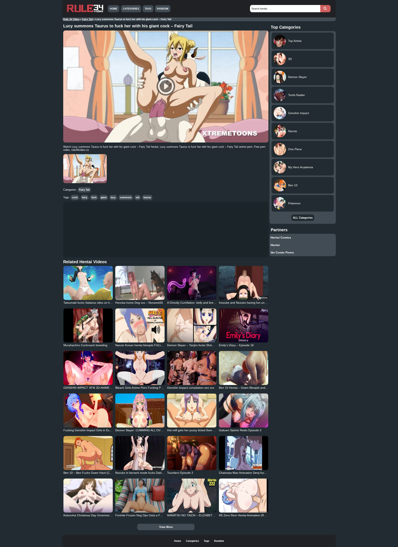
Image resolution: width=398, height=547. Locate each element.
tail (137, 197)
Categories (131, 8)
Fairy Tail (87, 19)
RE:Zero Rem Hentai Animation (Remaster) (247, 515)
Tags (148, 8)
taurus (147, 197)
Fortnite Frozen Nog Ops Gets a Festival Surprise (147, 515)
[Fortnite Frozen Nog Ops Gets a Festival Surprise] (140, 496)
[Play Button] (165, 86)
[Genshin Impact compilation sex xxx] (191, 368)
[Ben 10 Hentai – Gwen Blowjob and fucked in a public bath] (243, 368)
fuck (94, 197)
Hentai (275, 245)
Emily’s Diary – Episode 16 (236, 345)
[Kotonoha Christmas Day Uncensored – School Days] (88, 496)
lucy (113, 197)
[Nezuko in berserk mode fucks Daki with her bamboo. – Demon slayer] (140, 453)
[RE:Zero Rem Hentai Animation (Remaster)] (243, 496)
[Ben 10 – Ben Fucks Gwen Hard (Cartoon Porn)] (88, 453)
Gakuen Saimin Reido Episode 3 (240, 430)
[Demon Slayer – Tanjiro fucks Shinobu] (191, 325)
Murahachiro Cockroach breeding (85, 345)
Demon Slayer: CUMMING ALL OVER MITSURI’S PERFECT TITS (158, 430)
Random (162, 8)
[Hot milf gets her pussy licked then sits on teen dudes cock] (191, 410)
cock (75, 197)
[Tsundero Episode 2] (191, 453)
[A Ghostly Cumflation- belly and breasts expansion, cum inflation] (191, 283)
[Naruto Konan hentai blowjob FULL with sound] (140, 325)
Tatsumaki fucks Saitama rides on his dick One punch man (101, 302)
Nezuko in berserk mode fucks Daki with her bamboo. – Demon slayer (161, 472)
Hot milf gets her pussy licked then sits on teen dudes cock (205, 430)
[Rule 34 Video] (85, 11)
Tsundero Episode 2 (180, 472)
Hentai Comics (281, 237)
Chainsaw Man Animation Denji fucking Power (249, 472)
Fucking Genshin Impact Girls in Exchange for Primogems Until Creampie (111, 430)
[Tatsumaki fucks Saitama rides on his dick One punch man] (88, 283)
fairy (84, 197)
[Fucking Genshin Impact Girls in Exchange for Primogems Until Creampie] (88, 410)
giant (104, 197)
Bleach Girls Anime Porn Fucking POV (140, 387)
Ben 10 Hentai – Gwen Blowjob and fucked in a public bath (257, 387)
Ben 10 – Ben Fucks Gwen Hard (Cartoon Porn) (94, 472)
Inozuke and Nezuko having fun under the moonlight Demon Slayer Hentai (267, 302)
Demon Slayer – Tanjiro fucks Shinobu (192, 345)
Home (113, 8)
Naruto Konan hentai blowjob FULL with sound (145, 345)
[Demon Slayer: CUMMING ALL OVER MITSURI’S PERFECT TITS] (140, 410)
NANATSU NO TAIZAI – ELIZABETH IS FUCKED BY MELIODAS (209, 515)
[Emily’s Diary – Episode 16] (243, 325)
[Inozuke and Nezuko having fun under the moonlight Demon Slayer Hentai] (243, 283)
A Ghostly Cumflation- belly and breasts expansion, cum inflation (209, 302)
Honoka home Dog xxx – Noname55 (139, 302)
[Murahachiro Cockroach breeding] (88, 325)
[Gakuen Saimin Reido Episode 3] (243, 410)
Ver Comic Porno (282, 252)
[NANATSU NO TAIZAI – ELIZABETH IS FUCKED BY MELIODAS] (191, 496)
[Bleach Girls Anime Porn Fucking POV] (140, 368)
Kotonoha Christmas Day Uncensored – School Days (98, 515)
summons (126, 197)
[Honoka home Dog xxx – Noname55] (140, 283)
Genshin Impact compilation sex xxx (190, 387)
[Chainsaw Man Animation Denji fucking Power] (243, 453)
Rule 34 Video (71, 19)
